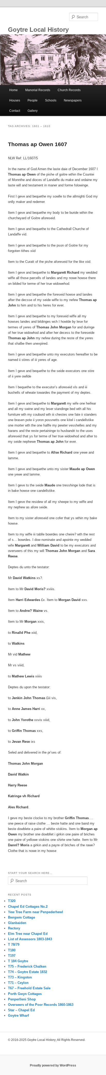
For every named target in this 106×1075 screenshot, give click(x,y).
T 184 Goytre (18, 961)
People (33, 100)
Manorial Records (37, 90)
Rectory (14, 928)
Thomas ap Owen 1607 (37, 144)
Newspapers (73, 100)
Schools (50, 100)
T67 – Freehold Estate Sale (29, 988)
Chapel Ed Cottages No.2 (28, 906)
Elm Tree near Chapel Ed (28, 934)
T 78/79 (13, 944)
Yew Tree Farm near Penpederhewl (35, 912)
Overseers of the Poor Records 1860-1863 (40, 1005)
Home (13, 90)
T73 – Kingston (20, 977)
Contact (14, 111)
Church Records (69, 90)
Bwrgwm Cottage (21, 917)
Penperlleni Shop (22, 999)
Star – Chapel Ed (21, 1010)
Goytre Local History (38, 29)
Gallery (33, 111)
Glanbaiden (17, 923)
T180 (11, 950)
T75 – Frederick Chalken (27, 966)
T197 (11, 956)
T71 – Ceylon (18, 983)
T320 (11, 901)
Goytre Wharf (18, 1015)
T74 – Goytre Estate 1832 (27, 972)
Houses (14, 100)
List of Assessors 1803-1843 (30, 939)
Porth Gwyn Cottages (25, 994)
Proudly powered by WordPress (53, 1065)
